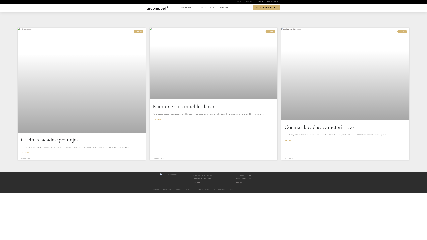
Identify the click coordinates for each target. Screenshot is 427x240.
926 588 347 (198, 182)
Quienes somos (185, 8)
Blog (239, 2)
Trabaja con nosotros (219, 189)
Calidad (212, 8)
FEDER (232, 189)
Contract (260, 2)
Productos (199, 8)
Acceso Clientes (272, 2)
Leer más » (25, 152)
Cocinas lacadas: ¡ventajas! (50, 139)
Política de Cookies (202, 189)
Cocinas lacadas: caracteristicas (320, 127)
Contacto (156, 189)
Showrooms (223, 8)
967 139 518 (241, 182)
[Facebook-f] (164, 183)
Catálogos (248, 2)
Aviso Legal (189, 189)
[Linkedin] (178, 183)
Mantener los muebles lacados (186, 106)
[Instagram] (171, 183)
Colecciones (167, 189)
